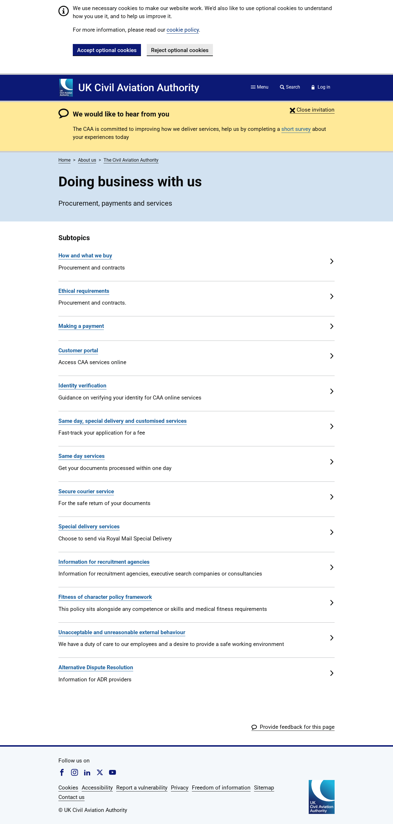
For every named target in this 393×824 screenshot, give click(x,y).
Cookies (68, 787)
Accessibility (97, 787)
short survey (296, 129)
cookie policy (183, 29)
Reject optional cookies (180, 50)
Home (64, 160)
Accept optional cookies (107, 50)
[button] (312, 109)
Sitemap (264, 787)
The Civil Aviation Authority (131, 160)
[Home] (66, 87)
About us (87, 160)
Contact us (71, 797)
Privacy (179, 787)
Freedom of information (221, 787)
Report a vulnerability (141, 787)
